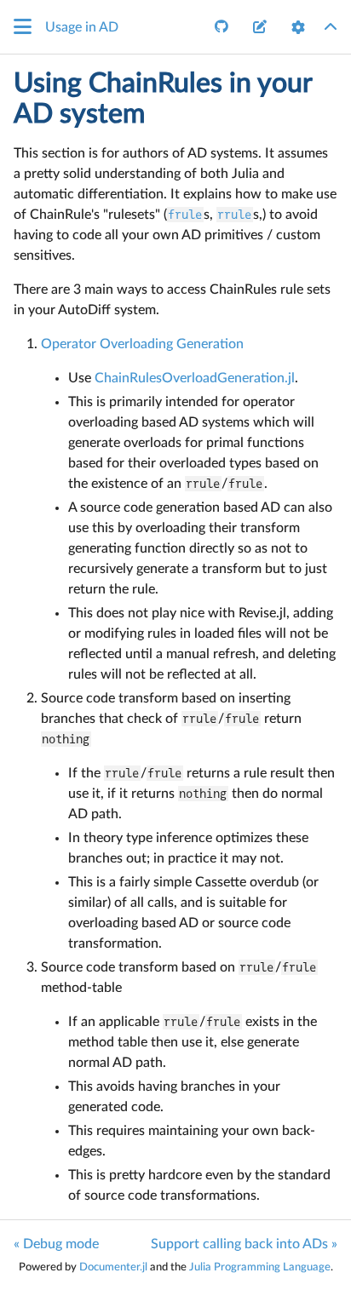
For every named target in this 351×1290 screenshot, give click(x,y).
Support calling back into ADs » (244, 1244)
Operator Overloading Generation (142, 344)
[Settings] (298, 27)
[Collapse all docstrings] (330, 27)
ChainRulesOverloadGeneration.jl (195, 378)
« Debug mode (56, 1244)
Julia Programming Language (260, 1267)
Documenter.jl (113, 1267)
